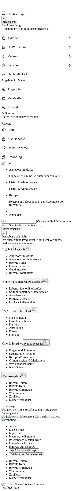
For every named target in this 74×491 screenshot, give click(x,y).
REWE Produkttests (21, 272)
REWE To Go (17, 386)
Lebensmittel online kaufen (25, 288)
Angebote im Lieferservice (25, 259)
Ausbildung (16, 327)
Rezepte (36, 200)
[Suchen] (41, 226)
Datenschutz (16, 429)
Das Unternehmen (20, 321)
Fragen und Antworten (22, 350)
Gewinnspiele (17, 269)
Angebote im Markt (21, 255)
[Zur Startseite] (14, 7)
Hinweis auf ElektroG (22, 446)
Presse (13, 331)
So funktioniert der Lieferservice (28, 291)
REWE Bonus (17, 262)
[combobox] (19, 222)
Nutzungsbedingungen (22, 436)
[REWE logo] (7, 163)
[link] (40, 173)
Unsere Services (18, 266)
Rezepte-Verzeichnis (21, 357)
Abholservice (17, 295)
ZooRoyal (15, 396)
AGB (12, 426)
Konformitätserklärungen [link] (24, 450)
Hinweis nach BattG (21, 443)
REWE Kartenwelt (20, 389)
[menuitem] (37, 38)
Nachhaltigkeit (18, 317)
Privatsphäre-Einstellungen (25, 439)
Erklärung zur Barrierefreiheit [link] (26, 454)
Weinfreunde (16, 393)
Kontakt (14, 334)
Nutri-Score (16, 367)
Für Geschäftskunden (22, 302)
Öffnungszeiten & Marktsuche (27, 360)
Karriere (14, 324)
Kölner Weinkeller (20, 399)
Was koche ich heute (21, 363)
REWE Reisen (18, 383)
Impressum (15, 433)
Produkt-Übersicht (20, 298)
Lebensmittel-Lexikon (22, 353)
